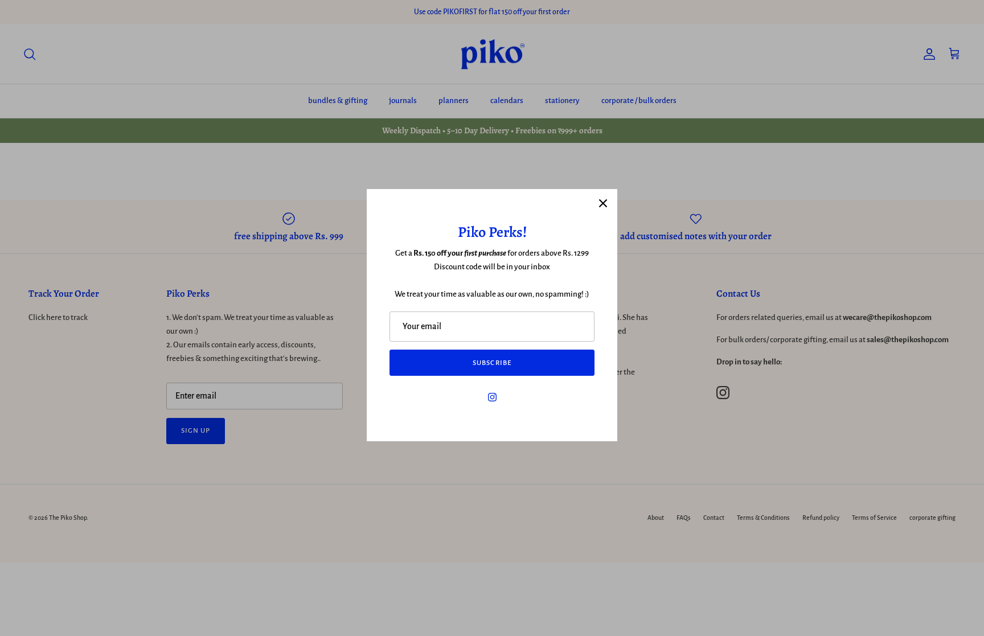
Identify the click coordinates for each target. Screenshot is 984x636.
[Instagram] (492, 397)
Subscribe (492, 363)
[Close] (603, 203)
